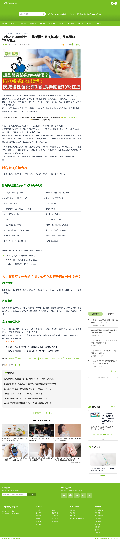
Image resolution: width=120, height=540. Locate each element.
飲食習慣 (20, 358)
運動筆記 (97, 527)
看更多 (113, 371)
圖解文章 (80, 23)
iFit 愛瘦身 (98, 533)
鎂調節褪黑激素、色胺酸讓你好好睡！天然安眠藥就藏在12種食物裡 (30, 384)
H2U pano (98, 524)
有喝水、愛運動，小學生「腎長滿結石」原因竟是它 (24, 394)
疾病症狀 (4, 23)
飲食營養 (23, 23)
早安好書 (17, 33)
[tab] (95, 314)
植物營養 (90, 23)
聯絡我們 (72, 513)
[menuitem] (4, 23)
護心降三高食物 (44, 358)
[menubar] (52, 23)
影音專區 (61, 23)
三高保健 (52, 23)
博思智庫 (25, 33)
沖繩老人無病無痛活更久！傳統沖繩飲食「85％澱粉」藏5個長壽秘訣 (33, 351)
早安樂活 (99, 23)
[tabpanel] (103, 344)
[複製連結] (79, 44)
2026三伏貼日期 (62, 14)
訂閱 (31, 494)
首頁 (3, 33)
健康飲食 (76, 358)
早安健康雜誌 (99, 518)
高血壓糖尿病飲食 (31, 358)
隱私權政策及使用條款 (77, 518)
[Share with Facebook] (76, 44)
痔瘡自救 (72, 14)
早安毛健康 (98, 521)
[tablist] (103, 314)
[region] (41, 118)
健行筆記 (97, 530)
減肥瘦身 (33, 23)
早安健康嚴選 (99, 516)
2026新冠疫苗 (96, 14)
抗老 (53, 358)
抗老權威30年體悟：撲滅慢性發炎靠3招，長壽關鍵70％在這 (27, 389)
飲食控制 (11, 358)
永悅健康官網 (99, 510)
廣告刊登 (72, 516)
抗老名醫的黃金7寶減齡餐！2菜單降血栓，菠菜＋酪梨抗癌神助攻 (31, 347)
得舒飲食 (68, 358)
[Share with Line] (72, 44)
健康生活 (14, 23)
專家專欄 (71, 23)
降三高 (60, 358)
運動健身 (42, 23)
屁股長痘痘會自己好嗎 (84, 14)
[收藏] (63, 44)
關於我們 (72, 510)
